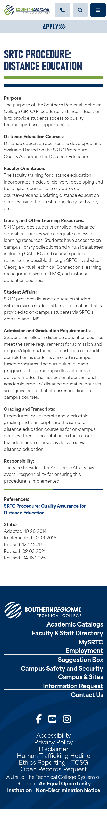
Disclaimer (54, 748)
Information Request (73, 685)
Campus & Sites (80, 676)
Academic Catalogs (74, 624)
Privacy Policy (53, 741)
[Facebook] (39, 718)
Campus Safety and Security (62, 668)
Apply (50, 26)
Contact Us (87, 694)
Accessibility (53, 734)
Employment (84, 650)
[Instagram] (66, 718)
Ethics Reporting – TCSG (53, 761)
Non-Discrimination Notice (68, 790)
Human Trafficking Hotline (53, 755)
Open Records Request (53, 768)
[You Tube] (52, 718)
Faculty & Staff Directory (67, 633)
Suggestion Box (80, 659)
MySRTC (90, 642)
